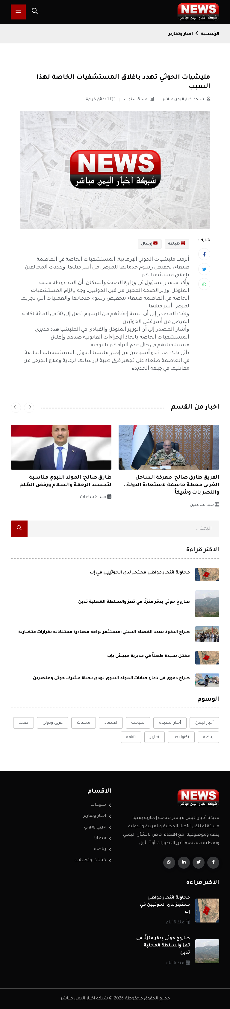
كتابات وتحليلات (90, 860)
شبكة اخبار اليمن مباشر (183, 100)
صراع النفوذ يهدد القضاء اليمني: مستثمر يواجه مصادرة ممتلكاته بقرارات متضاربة (104, 632)
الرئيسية (210, 34)
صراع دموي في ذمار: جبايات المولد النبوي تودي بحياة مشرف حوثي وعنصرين (111, 678)
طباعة (174, 244)
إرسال (147, 244)
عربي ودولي (53, 723)
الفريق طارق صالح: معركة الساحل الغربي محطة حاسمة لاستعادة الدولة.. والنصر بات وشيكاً (171, 485)
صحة (23, 723)
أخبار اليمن (204, 723)
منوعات (98, 805)
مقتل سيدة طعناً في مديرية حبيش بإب (148, 656)
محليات (83, 723)
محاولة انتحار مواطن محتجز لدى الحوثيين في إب (140, 572)
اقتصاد (111, 723)
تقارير (154, 737)
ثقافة (131, 737)
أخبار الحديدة (170, 723)
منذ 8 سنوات (136, 100)
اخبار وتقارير (181, 34)
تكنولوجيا (181, 737)
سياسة (138, 723)
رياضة (208, 737)
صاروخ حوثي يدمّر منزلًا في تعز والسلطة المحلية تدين (134, 602)
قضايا (100, 838)
